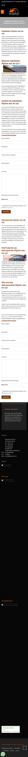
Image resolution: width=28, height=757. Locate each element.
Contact (17, 750)
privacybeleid (9, 207)
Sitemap (12, 750)
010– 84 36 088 (16, 1)
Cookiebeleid (6, 750)
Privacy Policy (17, 748)
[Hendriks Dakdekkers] (14, 12)
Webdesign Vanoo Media (7, 748)
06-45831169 (9, 1)
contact (7, 317)
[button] (2, 755)
